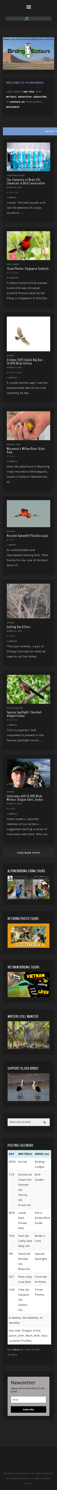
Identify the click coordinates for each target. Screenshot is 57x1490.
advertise (25, 96)
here (16, 1349)
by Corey (10, 540)
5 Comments (12, 461)
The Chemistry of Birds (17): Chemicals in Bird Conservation (26, 181)
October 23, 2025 (14, 803)
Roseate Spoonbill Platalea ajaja (27, 535)
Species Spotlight (15, 708)
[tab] (28, 130)
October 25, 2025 (14, 367)
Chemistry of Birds (16, 175)
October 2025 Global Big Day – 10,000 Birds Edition (26, 362)
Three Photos (13, 264)
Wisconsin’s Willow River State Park (26, 450)
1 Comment (11, 197)
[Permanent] (28, 170)
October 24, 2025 (14, 631)
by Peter (11, 456)
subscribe (40, 96)
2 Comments (12, 377)
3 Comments (12, 641)
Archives (11, 531)
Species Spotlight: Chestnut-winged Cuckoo (24, 714)
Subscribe (28, 1409)
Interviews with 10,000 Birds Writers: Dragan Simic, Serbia (25, 798)
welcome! (13, 107)
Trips (18, 444)
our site (28, 91)
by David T (11, 636)
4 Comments (12, 725)
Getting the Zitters (19, 627)
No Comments (13, 278)
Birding (10, 355)
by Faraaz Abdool (15, 372)
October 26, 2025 (14, 187)
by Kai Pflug (12, 192)
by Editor (11, 809)
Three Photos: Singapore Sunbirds (28, 268)
